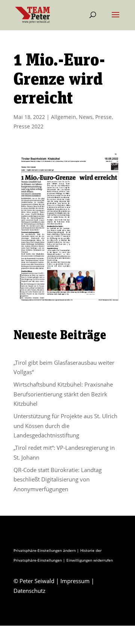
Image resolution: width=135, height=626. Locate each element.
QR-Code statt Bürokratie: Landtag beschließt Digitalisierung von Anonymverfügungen (58, 479)
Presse (103, 116)
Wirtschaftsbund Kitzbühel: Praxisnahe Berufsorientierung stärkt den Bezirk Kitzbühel (63, 394)
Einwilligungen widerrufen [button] (89, 560)
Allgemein (63, 116)
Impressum (75, 581)
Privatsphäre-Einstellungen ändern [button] (45, 550)
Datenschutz (29, 590)
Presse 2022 (29, 126)
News (86, 116)
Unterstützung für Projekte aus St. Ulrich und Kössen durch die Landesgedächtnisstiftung (65, 425)
